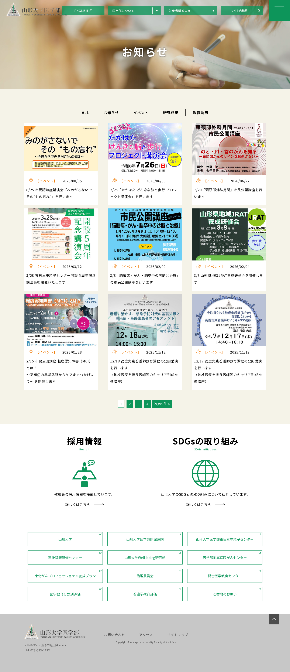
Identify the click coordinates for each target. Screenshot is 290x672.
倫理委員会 (145, 575)
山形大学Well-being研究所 (144, 557)
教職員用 (200, 112)
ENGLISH (81, 10)
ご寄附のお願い (225, 594)
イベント (140, 112)
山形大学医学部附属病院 (145, 539)
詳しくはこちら (77, 504)
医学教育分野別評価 (65, 594)
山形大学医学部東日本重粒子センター (225, 539)
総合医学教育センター (225, 575)
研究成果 (170, 112)
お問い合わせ (114, 634)
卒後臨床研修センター (65, 557)
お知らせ (111, 112)
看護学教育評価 (145, 594)
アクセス (146, 634)
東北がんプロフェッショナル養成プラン (65, 575)
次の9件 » (162, 403)
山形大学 (65, 539)
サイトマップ (177, 634)
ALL (85, 112)
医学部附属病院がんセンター (225, 557)
